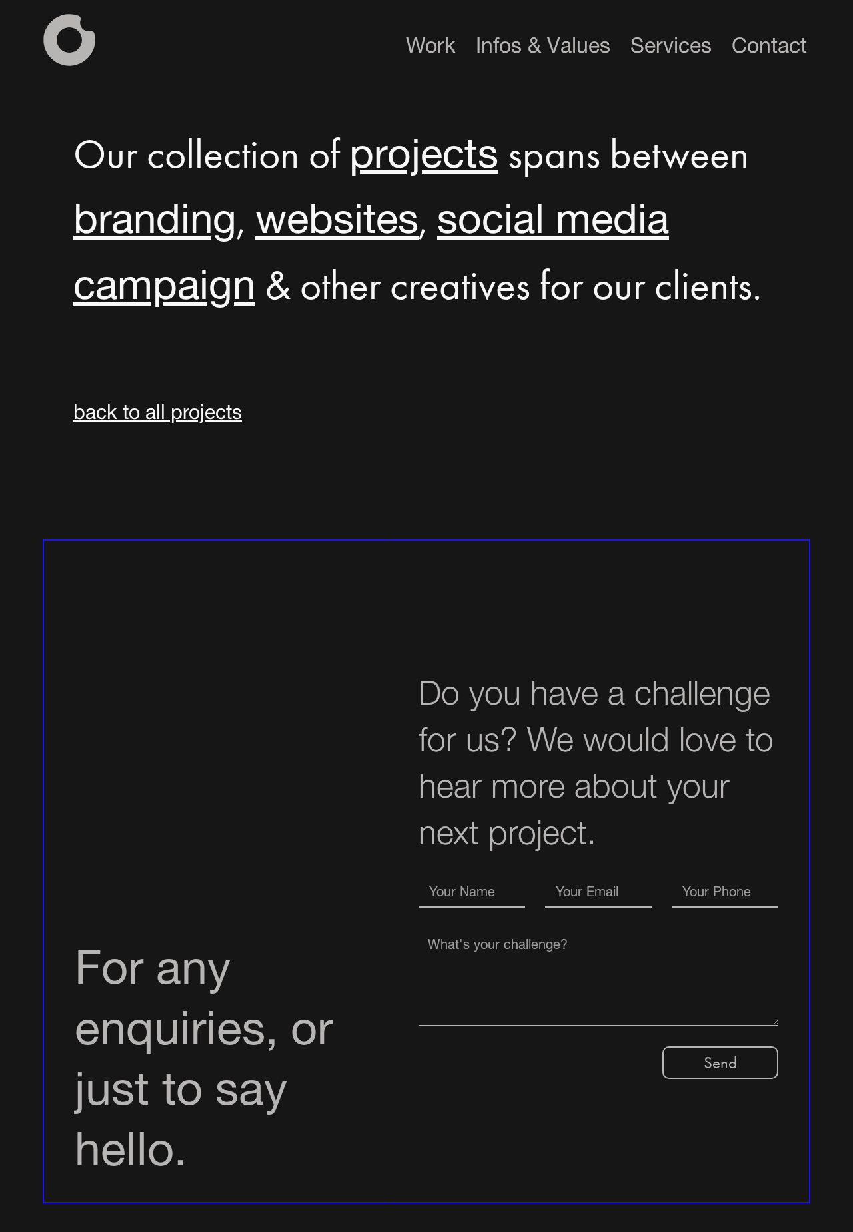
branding (155, 211)
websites (337, 211)
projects (423, 146)
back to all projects (157, 409)
